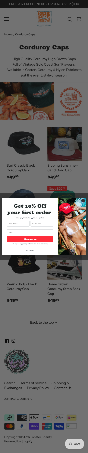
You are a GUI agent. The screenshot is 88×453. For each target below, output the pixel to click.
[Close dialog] (83, 201)
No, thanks (30, 250)
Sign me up (30, 239)
